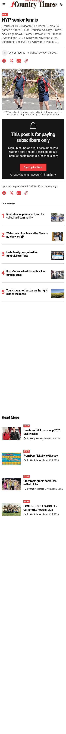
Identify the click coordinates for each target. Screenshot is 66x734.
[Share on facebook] (5, 60)
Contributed (18, 52)
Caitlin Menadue (38, 489)
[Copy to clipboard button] (26, 60)
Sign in (48, 174)
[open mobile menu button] (4, 4)
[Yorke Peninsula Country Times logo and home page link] (33, 4)
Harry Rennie (36, 438)
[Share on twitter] (11, 60)
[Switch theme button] (61, 4)
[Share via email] (19, 60)
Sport (4, 14)
